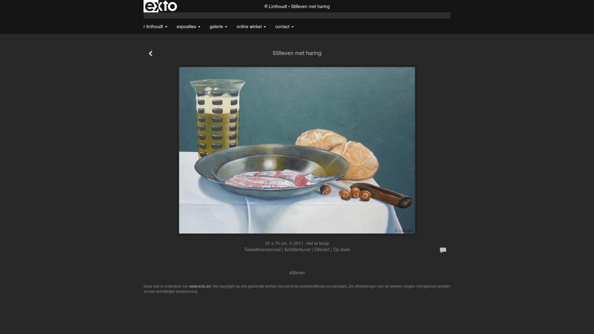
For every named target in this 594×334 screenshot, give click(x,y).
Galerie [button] (217, 26)
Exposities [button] (187, 26)
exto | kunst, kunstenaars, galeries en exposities (161, 6)
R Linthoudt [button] (154, 26)
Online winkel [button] (250, 26)
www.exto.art (200, 286)
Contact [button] (283, 26)
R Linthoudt (276, 6)
